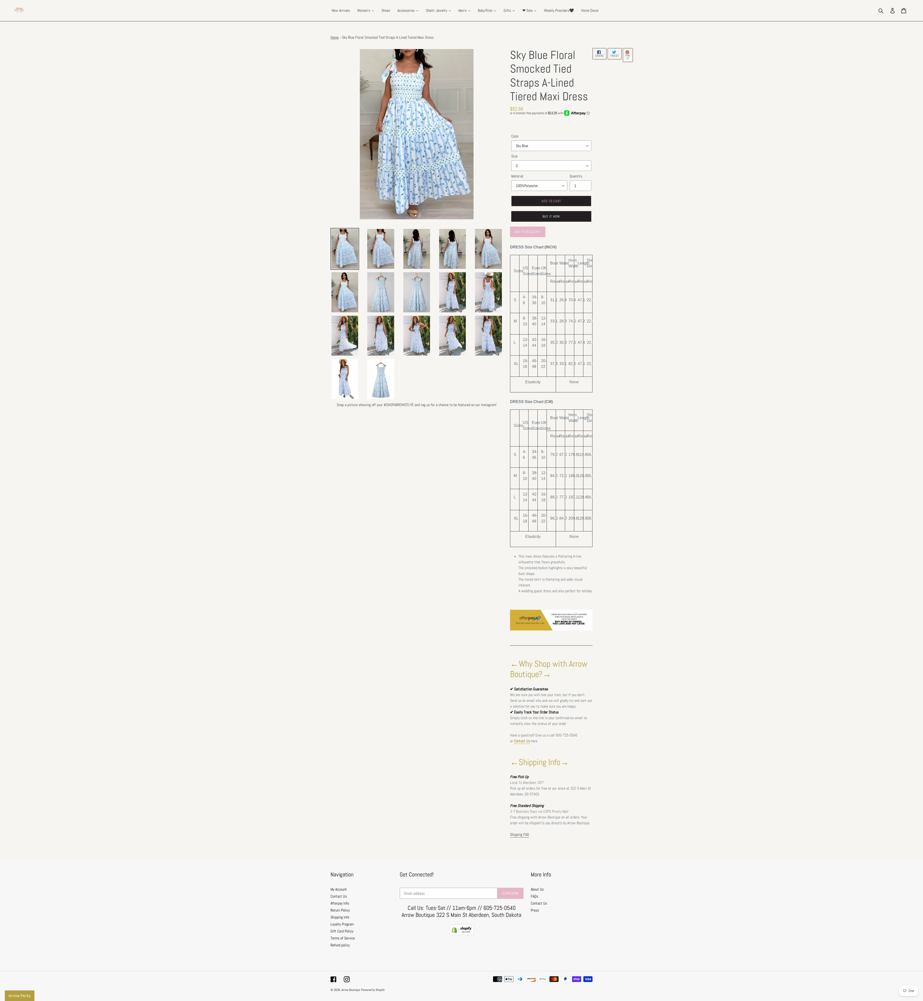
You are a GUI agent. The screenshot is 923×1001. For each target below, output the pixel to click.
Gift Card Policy (342, 931)
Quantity (576, 176)
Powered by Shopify (373, 990)
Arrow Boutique (351, 990)
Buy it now (551, 216)
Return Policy (340, 910)
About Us (537, 889)
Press (535, 910)
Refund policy (340, 945)
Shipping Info (340, 917)
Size (514, 156)
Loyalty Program (342, 924)
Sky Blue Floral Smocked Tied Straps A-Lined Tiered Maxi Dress (388, 37)
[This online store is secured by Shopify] (461, 933)
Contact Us (522, 740)
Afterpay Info (340, 903)
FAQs (534, 896)
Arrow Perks (19, 995)
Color (515, 136)
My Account (339, 889)
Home (335, 37)
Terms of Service (343, 938)
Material (517, 176)
